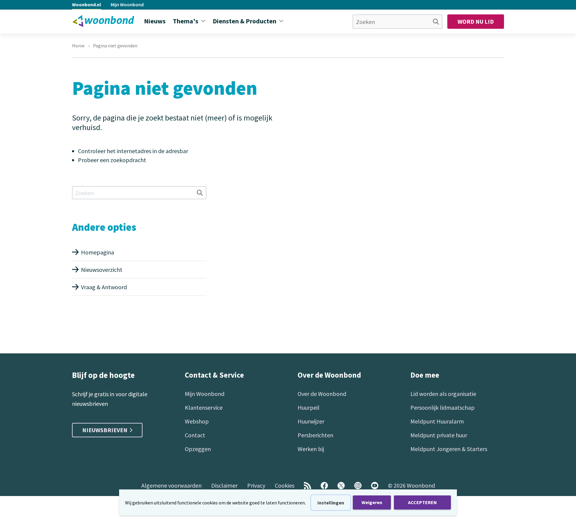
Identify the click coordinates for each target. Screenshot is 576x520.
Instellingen (330, 503)
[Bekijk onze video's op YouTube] (374, 485)
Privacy (256, 485)
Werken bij (311, 449)
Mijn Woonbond (127, 4)
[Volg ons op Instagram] (358, 485)
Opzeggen (198, 449)
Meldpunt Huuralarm (437, 421)
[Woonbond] (103, 21)
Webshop (197, 421)
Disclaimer (224, 485)
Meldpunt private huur (438, 435)
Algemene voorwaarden (171, 485)
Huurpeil (309, 407)
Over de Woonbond (322, 393)
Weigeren (372, 502)
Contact (195, 435)
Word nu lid (476, 21)
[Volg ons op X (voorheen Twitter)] (341, 485)
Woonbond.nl (86, 4)
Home (78, 46)
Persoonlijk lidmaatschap (442, 407)
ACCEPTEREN (422, 502)
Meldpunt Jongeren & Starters (448, 449)
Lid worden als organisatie (443, 393)
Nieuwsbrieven (105, 430)
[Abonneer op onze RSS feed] (307, 485)
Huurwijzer (311, 421)
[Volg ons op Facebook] (324, 485)
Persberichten (315, 435)
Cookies (284, 485)
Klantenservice (204, 407)
